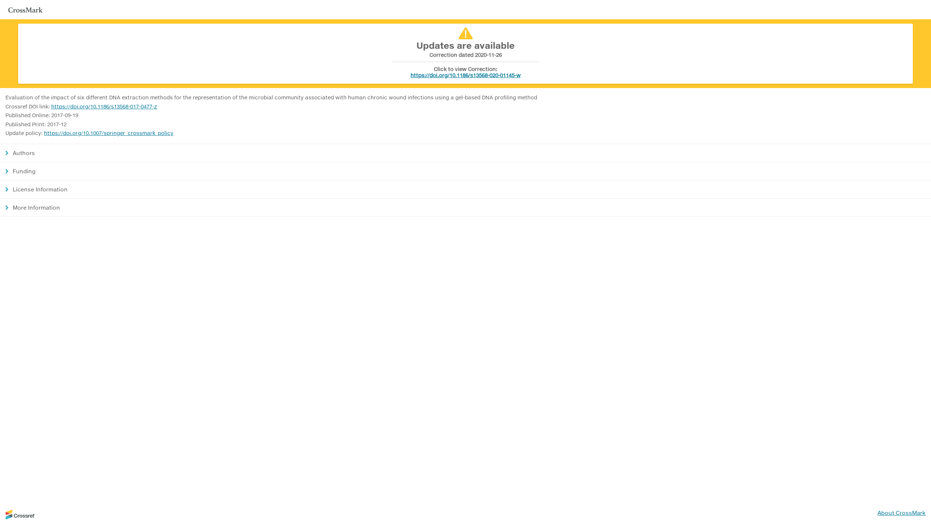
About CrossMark (902, 512)
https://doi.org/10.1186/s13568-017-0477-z (104, 106)
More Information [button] (36, 207)
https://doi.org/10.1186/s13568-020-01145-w (466, 75)
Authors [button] (24, 153)
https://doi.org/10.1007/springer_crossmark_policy (108, 133)
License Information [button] (40, 189)
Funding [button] (24, 171)
